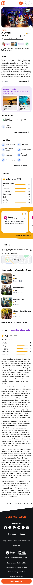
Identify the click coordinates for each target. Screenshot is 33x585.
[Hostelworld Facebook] (5, 527)
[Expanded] (4, 503)
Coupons (18, 567)
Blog (4, 540)
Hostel (4, 30)
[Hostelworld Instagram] (14, 527)
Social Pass (16, 545)
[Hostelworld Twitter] (9, 527)
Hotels (15, 540)
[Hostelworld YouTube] (18, 527)
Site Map (22, 572)
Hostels (9, 540)
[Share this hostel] (30, 27)
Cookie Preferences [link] (16, 576)
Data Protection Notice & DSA (16, 563)
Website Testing (13, 572)
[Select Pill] (21, 3)
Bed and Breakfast (24, 540)
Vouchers (25, 567)
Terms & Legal (9, 567)
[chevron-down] (20, 337)
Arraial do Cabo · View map (13, 39)
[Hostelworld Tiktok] (27, 527)
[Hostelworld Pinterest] (23, 527)
